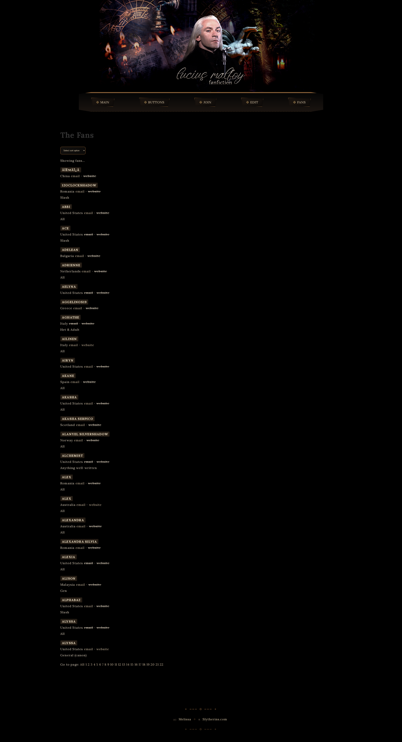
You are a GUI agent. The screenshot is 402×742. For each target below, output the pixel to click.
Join (207, 102)
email (75, 176)
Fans (301, 102)
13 (123, 664)
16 (136, 664)
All (82, 664)
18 (144, 664)
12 (119, 664)
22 (161, 664)
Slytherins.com (215, 719)
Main (104, 102)
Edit (254, 102)
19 (148, 664)
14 (128, 664)
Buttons (156, 102)
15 (131, 664)
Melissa (185, 719)
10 (112, 664)
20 (153, 664)
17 (140, 664)
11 (116, 664)
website (87, 345)
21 (157, 664)
